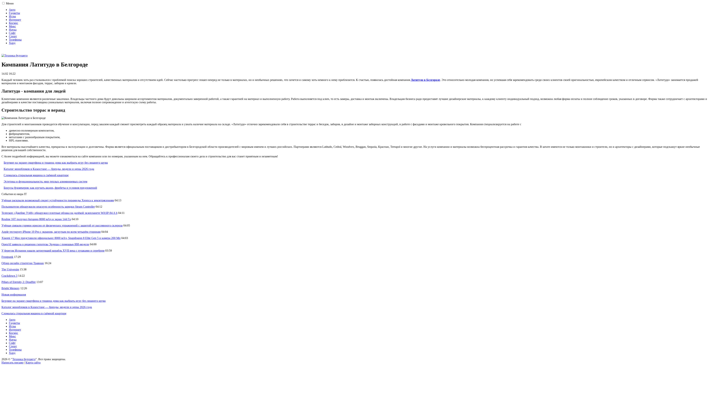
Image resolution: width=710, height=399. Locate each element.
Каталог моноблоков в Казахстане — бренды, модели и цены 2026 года (49, 168)
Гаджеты (14, 13)
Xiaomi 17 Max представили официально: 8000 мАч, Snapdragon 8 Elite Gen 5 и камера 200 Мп (61, 238)
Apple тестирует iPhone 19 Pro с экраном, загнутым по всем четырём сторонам (51, 231)
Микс (12, 26)
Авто (12, 9)
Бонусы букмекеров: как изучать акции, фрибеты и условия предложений (50, 187)
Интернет (15, 19)
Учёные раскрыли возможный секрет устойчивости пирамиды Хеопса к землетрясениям (57, 200)
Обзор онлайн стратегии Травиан (22, 263)
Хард (12, 43)
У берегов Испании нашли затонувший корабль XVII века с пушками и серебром (52, 250)
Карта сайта (33, 362)
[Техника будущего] (14, 55)
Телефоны (15, 39)
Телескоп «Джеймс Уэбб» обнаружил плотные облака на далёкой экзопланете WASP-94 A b (59, 212)
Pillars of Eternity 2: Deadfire (18, 282)
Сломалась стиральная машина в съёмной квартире (36, 175)
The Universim (10, 269)
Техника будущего (24, 359)
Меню (10, 3)
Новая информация (13, 294)
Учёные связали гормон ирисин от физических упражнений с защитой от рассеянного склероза (62, 225)
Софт (12, 33)
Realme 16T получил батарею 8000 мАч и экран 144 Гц (36, 219)
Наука (12, 29)
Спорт (13, 36)
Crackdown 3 (9, 275)
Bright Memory (10, 288)
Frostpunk (7, 256)
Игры (12, 16)
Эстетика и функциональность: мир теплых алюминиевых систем (45, 181)
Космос (13, 23)
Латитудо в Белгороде (425, 79)
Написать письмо (12, 362)
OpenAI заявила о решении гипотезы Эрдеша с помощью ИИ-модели (45, 244)
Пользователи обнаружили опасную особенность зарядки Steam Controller (48, 206)
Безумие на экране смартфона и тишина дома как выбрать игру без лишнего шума (56, 162)
